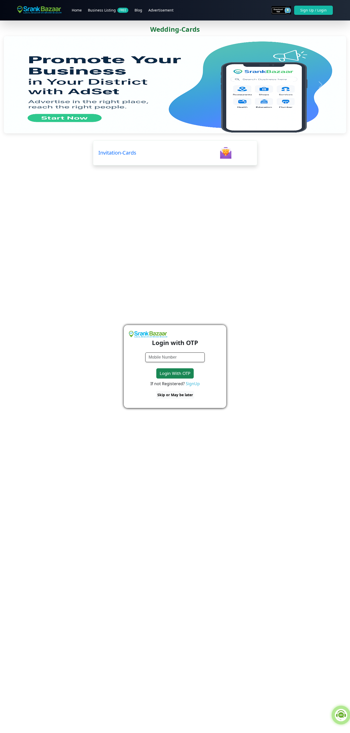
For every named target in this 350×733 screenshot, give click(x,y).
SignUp (193, 383)
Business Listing (107, 10)
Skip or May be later (175, 394)
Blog (138, 10)
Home (77, 10)
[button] (29, 84)
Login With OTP (175, 373)
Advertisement (160, 10)
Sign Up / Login (313, 10)
